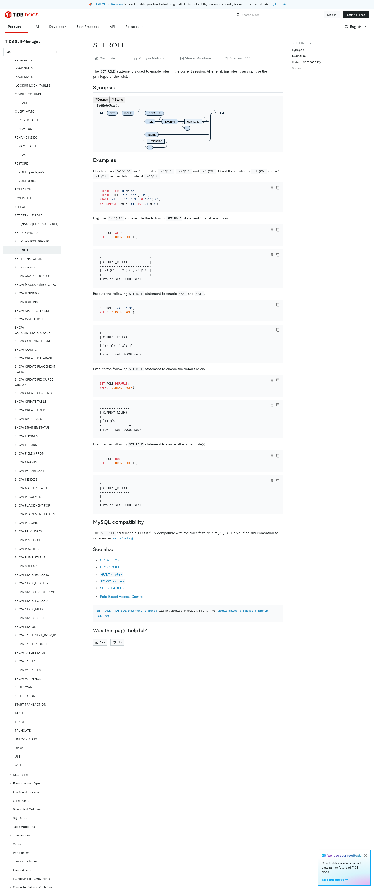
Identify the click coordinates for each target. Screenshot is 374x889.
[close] (366, 855)
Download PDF (239, 58)
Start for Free (356, 14)
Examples (299, 56)
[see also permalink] (116, 549)
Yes (102, 642)
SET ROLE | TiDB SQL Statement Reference (127, 610)
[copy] (278, 188)
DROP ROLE (110, 567)
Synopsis (298, 50)
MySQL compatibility (306, 62)
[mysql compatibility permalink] (147, 522)
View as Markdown (198, 58)
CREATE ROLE (111, 560)
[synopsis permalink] (118, 87)
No (120, 642)
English (355, 27)
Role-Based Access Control (122, 597)
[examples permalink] (119, 160)
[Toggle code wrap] (272, 188)
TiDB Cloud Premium (109, 4)
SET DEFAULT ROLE (115, 588)
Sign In (332, 14)
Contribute (107, 58)
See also (298, 68)
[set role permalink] (129, 45)
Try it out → (278, 4)
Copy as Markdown (152, 58)
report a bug (123, 538)
